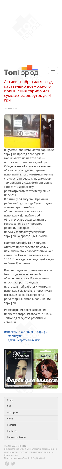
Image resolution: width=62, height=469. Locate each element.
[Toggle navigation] (53, 70)
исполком (10, 332)
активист (27, 332)
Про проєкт (13, 412)
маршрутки (15, 336)
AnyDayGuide (39, 458)
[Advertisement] (31, 31)
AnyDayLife (24, 458)
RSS (9, 406)
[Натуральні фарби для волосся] (31, 368)
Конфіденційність (16, 437)
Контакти (12, 430)
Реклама (11, 424)
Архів (10, 418)
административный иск (24, 340)
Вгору (10, 400)
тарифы (42, 332)
